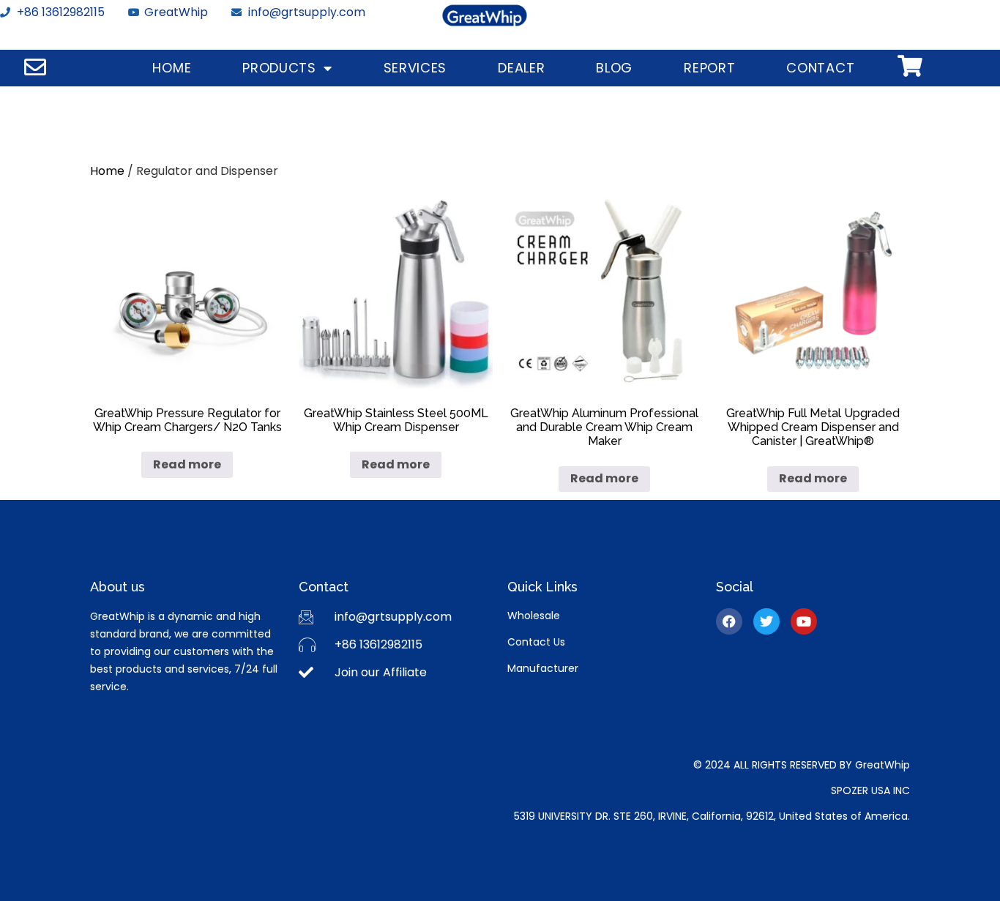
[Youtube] (804, 621)
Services (415, 68)
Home (171, 68)
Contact (820, 68)
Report (709, 68)
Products (279, 68)
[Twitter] (766, 621)
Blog (614, 68)
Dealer (521, 68)
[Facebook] (729, 621)
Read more (187, 464)
